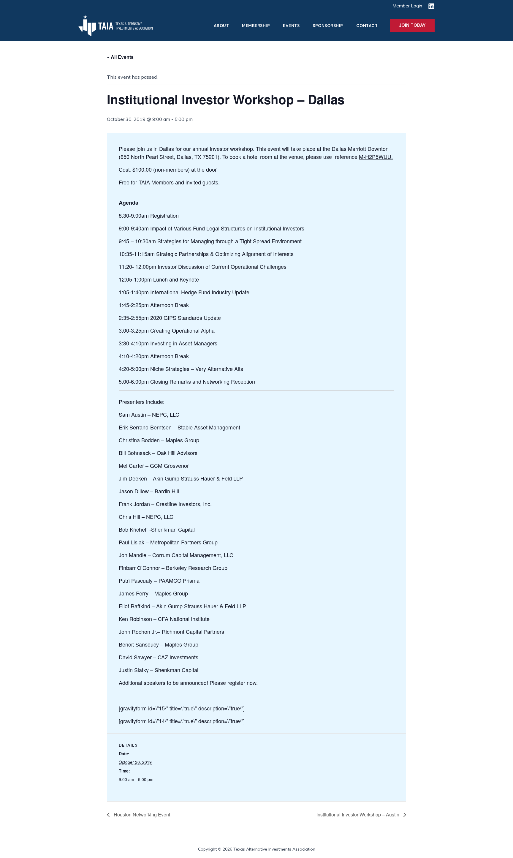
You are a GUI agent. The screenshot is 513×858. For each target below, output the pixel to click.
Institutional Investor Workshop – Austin (358, 814)
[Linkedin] (431, 6)
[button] (412, 25)
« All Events (120, 56)
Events (291, 25)
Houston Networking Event (141, 814)
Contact (367, 25)
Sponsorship (328, 25)
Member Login (407, 6)
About (221, 25)
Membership (256, 25)
